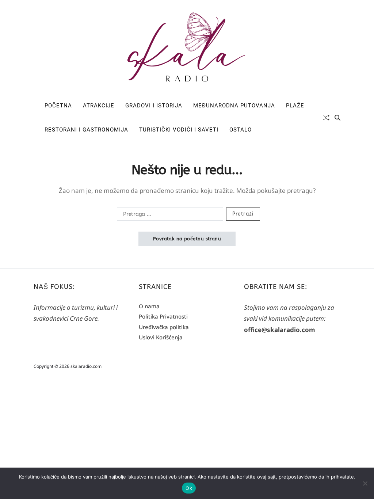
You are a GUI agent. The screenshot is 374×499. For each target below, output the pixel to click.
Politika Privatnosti (163, 316)
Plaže (295, 105)
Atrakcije (98, 105)
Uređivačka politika (164, 327)
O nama (149, 306)
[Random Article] (326, 117)
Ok (189, 488)
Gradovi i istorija (153, 105)
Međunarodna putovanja (234, 105)
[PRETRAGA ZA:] (168, 215)
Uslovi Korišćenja (161, 337)
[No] (365, 483)
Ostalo (240, 129)
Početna (58, 105)
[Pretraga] (337, 118)
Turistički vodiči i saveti (178, 129)
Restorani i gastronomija (86, 129)
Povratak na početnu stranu (187, 238)
